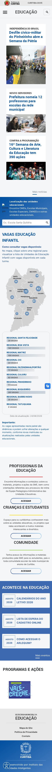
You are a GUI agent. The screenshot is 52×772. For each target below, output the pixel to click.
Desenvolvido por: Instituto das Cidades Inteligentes (25, 766)
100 (31, 285)
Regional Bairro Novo (19, 397)
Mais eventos (42, 655)
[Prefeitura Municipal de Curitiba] (26, 750)
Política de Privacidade (26, 732)
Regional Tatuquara (19, 404)
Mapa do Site (25, 728)
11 (23, 302)
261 (34, 301)
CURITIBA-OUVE (35, 3)
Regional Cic (14, 360)
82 (38, 288)
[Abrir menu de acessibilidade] (6, 765)
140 (37, 275)
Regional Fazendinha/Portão (24, 367)
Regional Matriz (16, 352)
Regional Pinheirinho (19, 382)
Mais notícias (39, 191)
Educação (26, 12)
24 (12, 297)
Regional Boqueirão (18, 389)
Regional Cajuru (17, 374)
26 (16, 281)
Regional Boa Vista (18, 345)
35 (27, 313)
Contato (26, 736)
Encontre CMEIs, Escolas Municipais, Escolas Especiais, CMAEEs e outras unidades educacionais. (29, 208)
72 (26, 291)
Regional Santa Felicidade (22, 338)
